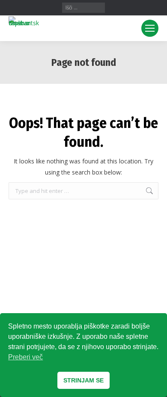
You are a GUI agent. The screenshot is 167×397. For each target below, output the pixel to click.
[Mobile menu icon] (149, 28)
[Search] (98, 8)
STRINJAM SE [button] (83, 380)
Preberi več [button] (25, 357)
